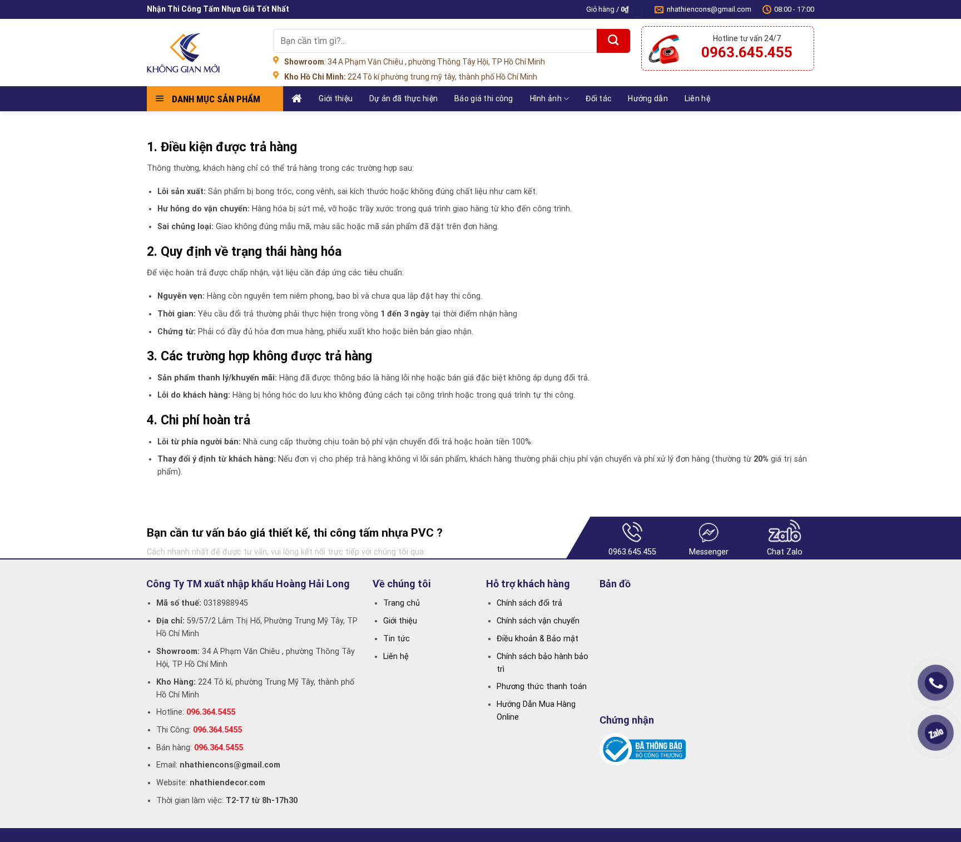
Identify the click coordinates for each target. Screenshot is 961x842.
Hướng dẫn (648, 98)
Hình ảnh (546, 98)
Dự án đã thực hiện (403, 98)
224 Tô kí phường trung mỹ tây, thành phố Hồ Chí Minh (410, 76)
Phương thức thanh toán (542, 686)
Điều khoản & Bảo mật (537, 638)
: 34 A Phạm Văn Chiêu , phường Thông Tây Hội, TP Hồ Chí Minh (414, 61)
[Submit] (613, 41)
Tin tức (396, 638)
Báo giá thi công (483, 98)
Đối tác (598, 98)
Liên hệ (697, 98)
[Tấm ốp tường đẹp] (201, 52)
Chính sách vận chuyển (538, 621)
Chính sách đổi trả (529, 603)
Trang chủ (401, 603)
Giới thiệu (336, 98)
